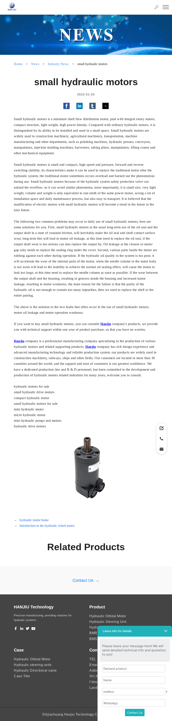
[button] (66, 106)
